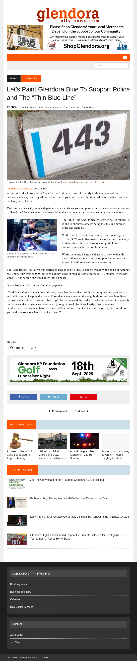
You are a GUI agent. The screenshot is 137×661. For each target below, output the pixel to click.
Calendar (15, 599)
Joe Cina (15, 642)
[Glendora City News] (68, 14)
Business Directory (20, 591)
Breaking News (18, 584)
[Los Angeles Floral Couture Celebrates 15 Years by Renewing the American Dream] (17, 524)
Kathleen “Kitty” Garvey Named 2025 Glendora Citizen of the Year (69, 498)
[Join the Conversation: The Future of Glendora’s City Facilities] (17, 487)
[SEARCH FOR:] (111, 65)
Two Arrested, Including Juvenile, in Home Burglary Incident (115, 455)
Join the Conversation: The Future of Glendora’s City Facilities (67, 479)
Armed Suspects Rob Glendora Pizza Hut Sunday (82, 455)
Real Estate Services (21, 606)
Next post (80, 411)
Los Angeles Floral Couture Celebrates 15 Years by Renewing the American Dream (79, 516)
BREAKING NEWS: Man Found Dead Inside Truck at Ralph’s (51, 455)
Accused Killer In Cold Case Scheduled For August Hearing (20, 455)
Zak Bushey (88, 107)
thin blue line (71, 107)
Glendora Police (28, 107)
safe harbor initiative (50, 107)
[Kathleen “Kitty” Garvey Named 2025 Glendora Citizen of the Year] (17, 506)
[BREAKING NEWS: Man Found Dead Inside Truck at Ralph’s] (52, 446)
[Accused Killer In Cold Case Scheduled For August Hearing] (21, 446)
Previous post (59, 411)
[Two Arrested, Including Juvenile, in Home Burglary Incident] (116, 446)
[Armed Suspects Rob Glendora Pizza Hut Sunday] (84, 446)
